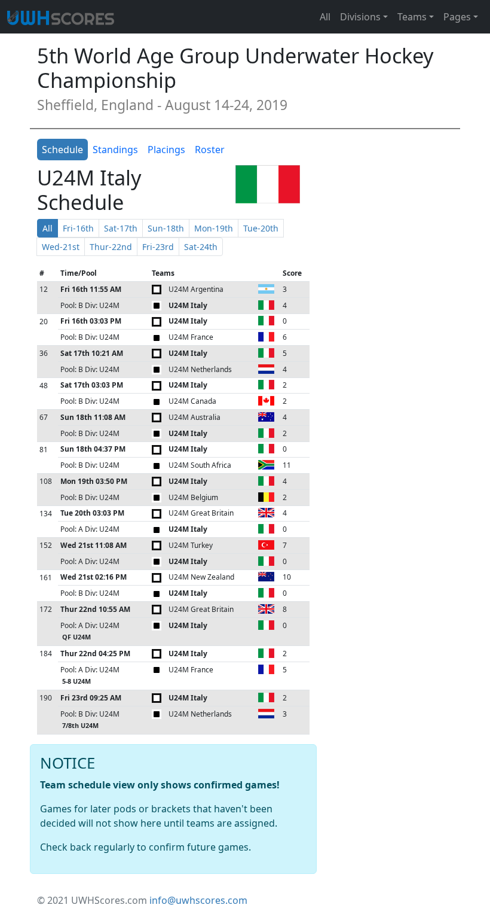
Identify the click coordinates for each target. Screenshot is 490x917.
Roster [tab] (210, 149)
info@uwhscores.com (198, 900)
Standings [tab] (115, 149)
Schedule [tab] (62, 149)
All (325, 16)
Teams (412, 16)
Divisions (360, 16)
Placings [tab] (166, 149)
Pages (457, 16)
